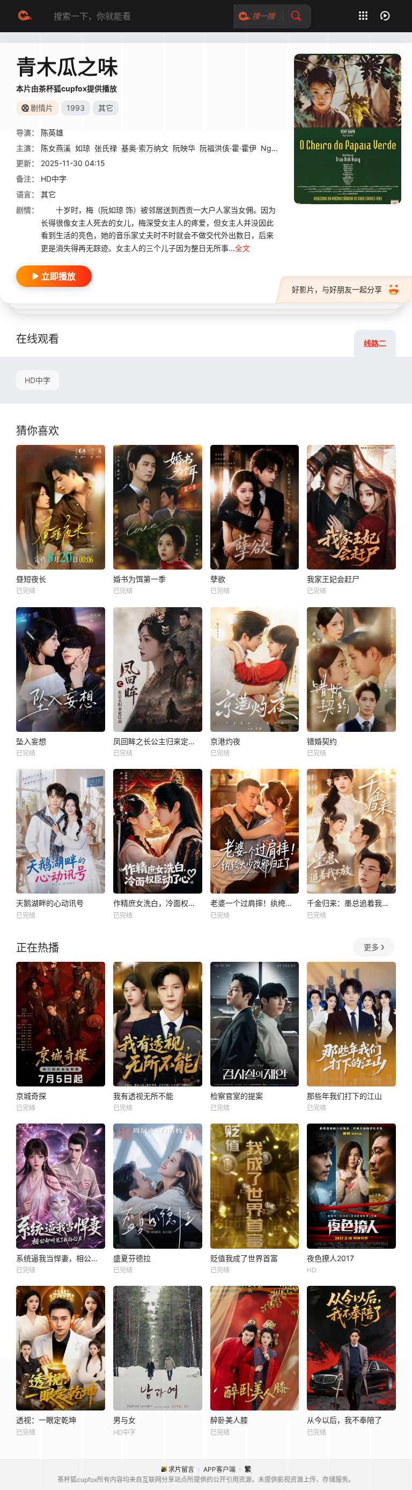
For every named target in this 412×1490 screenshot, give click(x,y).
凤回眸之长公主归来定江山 (157, 741)
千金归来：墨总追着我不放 (351, 903)
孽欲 (217, 579)
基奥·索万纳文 (144, 148)
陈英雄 (52, 132)
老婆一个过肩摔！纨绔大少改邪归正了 (254, 903)
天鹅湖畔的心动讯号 (50, 903)
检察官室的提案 (236, 1095)
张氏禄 (105, 148)
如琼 (82, 148)
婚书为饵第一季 (139, 579)
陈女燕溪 (56, 148)
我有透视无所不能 (143, 1095)
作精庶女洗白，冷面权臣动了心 (157, 903)
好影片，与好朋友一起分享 (337, 289)
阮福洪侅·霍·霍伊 (228, 148)
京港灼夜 (225, 741)
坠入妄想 (31, 741)
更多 (371, 947)
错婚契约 (322, 741)
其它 (48, 194)
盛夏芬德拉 (132, 1258)
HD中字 (37, 380)
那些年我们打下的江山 (344, 1095)
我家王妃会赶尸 (333, 579)
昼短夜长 (31, 579)
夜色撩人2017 (330, 1258)
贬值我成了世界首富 (244, 1258)
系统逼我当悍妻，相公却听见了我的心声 (60, 1258)
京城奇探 (31, 1095)
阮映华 (184, 148)
